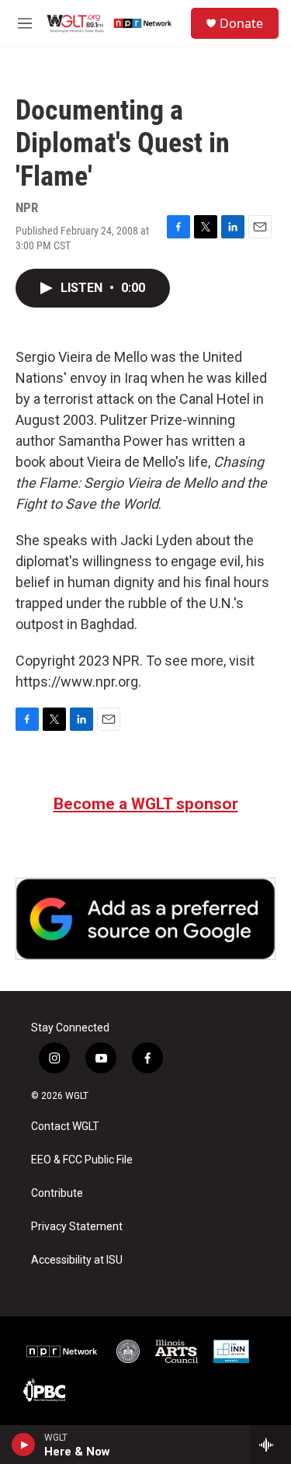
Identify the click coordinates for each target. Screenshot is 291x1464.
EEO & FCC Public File (82, 1160)
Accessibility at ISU (77, 1260)
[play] (23, 1444)
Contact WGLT (65, 1126)
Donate (241, 23)
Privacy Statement (77, 1227)
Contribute (57, 1193)
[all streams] (270, 1444)
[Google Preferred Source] (145, 919)
